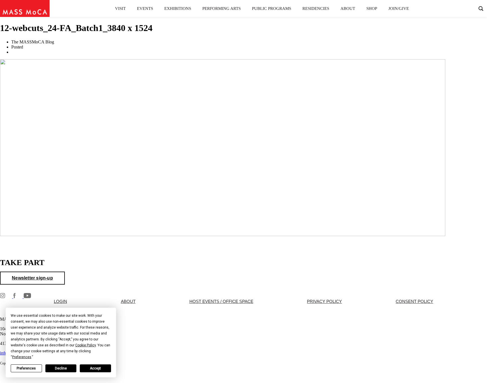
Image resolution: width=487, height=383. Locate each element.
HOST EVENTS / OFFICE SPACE (221, 301)
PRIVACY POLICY (324, 301)
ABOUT (128, 301)
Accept (95, 368)
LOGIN (60, 301)
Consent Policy (414, 301)
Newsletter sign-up (32, 278)
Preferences (26, 368)
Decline (61, 368)
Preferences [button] (21, 357)
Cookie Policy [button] (85, 345)
